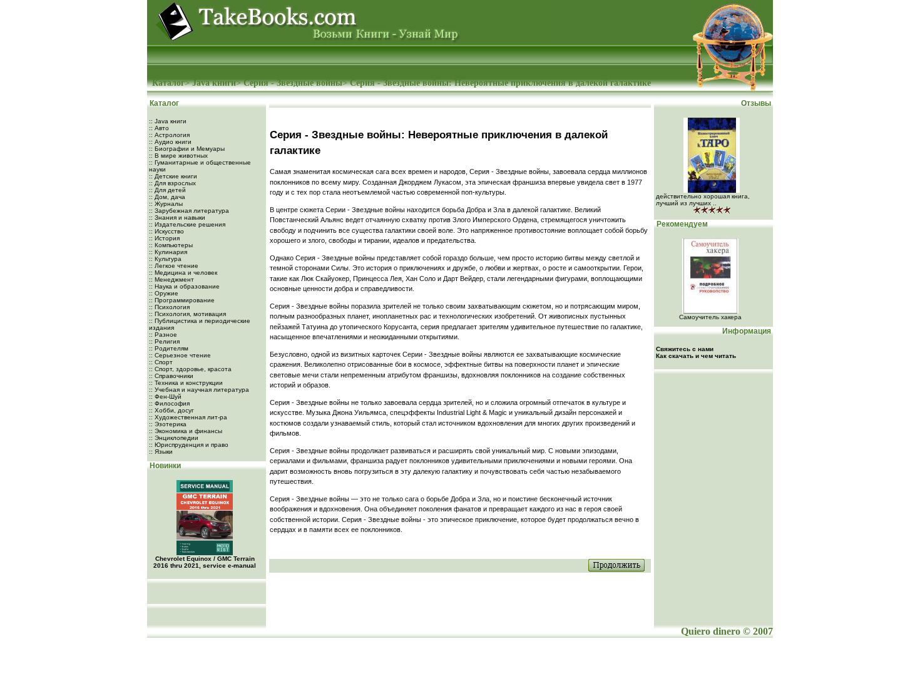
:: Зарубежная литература (189, 210)
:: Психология (169, 307)
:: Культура (165, 258)
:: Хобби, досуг (171, 410)
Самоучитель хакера (710, 317)
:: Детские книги (173, 176)
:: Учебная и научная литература (199, 389)
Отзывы (757, 103)
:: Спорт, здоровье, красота (190, 369)
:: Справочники (171, 375)
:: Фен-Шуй (165, 396)
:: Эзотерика (168, 424)
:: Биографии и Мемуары (187, 148)
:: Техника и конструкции (186, 382)
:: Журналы (166, 203)
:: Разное (163, 334)
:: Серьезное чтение (180, 355)
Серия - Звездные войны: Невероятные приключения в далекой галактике (500, 83)
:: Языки (161, 451)
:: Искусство (166, 231)
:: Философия (169, 403)
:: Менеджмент (171, 279)
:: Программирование (182, 300)
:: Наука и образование (184, 286)
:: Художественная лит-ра (188, 417)
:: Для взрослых (172, 183)
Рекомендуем (681, 224)
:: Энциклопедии (173, 437)
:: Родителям (168, 348)
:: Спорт (161, 362)
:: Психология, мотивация (187, 313)
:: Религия (164, 341)
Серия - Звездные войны (292, 83)
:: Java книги (168, 121)
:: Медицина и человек (183, 272)
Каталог (168, 83)
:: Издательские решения (187, 224)
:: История (164, 238)
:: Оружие (163, 293)
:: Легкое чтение (173, 265)
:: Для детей (167, 190)
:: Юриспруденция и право (188, 444)
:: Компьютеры (171, 245)
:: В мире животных (178, 155)
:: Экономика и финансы (185, 430)
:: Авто (159, 128)
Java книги (214, 83)
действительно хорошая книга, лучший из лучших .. (703, 200)
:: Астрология (169, 134)
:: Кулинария (168, 251)
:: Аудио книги (170, 141)
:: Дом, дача (167, 196)
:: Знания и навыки (177, 217)
